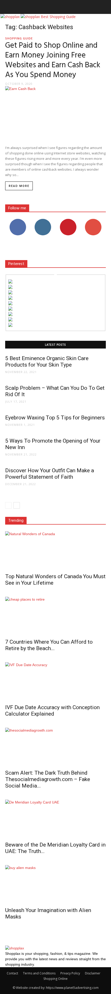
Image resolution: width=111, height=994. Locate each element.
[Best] (10, 320)
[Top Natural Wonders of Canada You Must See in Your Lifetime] (55, 550)
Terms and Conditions (39, 973)
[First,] (10, 293)
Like (18, 221)
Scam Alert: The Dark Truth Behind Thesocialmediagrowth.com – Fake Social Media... (47, 779)
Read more (19, 186)
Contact (12, 973)
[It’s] (10, 309)
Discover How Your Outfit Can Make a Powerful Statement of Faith (49, 473)
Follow (43, 221)
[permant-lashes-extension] (10, 314)
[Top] (10, 325)
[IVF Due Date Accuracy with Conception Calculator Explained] (55, 681)
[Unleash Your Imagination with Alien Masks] (55, 884)
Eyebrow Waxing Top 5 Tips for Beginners (55, 418)
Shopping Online (55, 978)
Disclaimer (92, 973)
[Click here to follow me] (55, 273)
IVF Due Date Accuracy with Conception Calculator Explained (52, 710)
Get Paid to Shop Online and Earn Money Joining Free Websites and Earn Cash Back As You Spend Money (52, 60)
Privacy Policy (70, 973)
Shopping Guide (19, 38)
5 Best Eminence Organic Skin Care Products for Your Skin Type (47, 361)
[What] (10, 282)
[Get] (10, 287)
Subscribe (93, 221)
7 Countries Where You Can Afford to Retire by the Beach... (49, 645)
